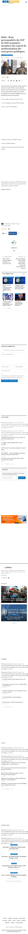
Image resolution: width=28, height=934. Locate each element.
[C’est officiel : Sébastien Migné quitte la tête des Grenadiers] (20, 297)
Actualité (4, 55)
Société (12, 922)
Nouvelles (10, 55)
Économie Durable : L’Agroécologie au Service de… (14, 679)
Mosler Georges (15, 223)
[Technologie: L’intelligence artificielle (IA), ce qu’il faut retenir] (14, 594)
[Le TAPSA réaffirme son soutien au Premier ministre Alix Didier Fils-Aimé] (8, 297)
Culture (18, 920)
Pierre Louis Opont (6, 225)
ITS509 (24, 930)
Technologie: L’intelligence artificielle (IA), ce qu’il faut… (14, 599)
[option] (14, 604)
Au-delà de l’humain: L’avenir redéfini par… (12, 697)
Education (7, 922)
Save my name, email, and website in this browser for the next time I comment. (12, 376)
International (14, 844)
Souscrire (22, 477)
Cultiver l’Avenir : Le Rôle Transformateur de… (13, 702)
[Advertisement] (14, 21)
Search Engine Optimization (13, 931)
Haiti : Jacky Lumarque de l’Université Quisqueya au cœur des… (14, 617)
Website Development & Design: (9, 930)
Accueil (4, 918)
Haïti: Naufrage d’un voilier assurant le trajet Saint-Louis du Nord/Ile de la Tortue (20, 263)
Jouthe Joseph (8, 223)
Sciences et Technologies (14, 596)
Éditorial (23, 920)
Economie (5, 920)
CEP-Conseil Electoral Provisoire (8, 277)
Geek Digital (19, 930)
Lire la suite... (4, 575)
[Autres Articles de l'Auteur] (14, 243)
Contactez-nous (19, 922)
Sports (10, 920)
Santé (14, 920)
